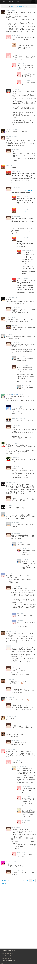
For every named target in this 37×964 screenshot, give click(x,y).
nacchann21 (9, 129)
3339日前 (14, 297)
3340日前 (14, 317)
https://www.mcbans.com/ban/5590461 (22, 191)
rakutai (7, 513)
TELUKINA (8, 679)
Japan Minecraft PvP (6, 958)
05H (7, 574)
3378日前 (20, 704)
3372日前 (11, 574)
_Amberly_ (8, 317)
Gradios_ (8, 10)
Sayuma (13, 35)
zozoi (18, 43)
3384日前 (16, 733)
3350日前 (19, 457)
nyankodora (14, 406)
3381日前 (14, 716)
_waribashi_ (9, 716)
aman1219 (14, 646)
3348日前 (21, 394)
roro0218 (13, 325)
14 (30, 880)
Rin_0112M (9, 861)
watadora (8, 394)
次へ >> (4, 883)
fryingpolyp (8, 631)
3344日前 (25, 365)
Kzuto (7, 506)
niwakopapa (9, 443)
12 (23, 880)
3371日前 (20, 586)
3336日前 (15, 165)
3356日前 (11, 506)
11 (20, 880)
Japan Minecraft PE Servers (8, 955)
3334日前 (14, 129)
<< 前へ (4, 880)
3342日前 (28, 385)
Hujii (23, 548)
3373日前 (14, 631)
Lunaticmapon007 (15, 418)
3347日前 (22, 418)
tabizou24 (19, 766)
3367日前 (12, 513)
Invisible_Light (9, 165)
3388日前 (14, 861)
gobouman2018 (10, 733)
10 (17, 880)
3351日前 (14, 443)
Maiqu (12, 89)
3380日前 (11, 697)
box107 (8, 334)
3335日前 (15, 136)
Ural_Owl (8, 482)
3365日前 (20, 533)
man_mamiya (9, 136)
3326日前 (13, 10)
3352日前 (13, 482)
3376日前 (14, 679)
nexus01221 (9, 297)
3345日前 (12, 334)
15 (33, 880)
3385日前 (12, 749)
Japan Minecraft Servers (10, 2)
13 (27, 880)
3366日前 (17, 522)
